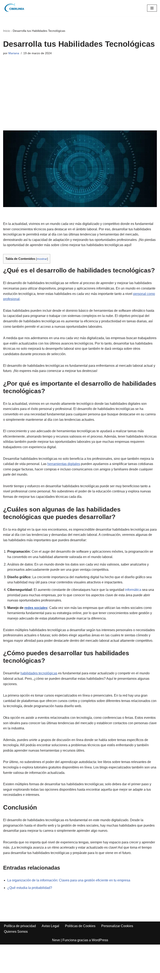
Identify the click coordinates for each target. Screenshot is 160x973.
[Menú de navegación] (152, 8)
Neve (56, 940)
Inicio (6, 30)
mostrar (42, 258)
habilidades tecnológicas (38, 673)
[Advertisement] (80, 89)
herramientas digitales (63, 464)
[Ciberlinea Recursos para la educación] (15, 8)
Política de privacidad (20, 926)
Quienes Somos (16, 931)
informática (133, 589)
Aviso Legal (50, 926)
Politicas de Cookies (80, 926)
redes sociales (35, 608)
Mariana (13, 53)
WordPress (100, 940)
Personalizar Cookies (117, 926)
